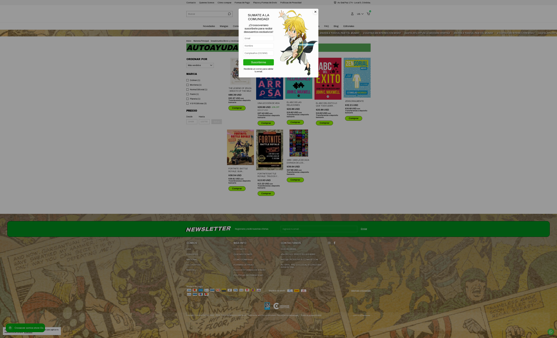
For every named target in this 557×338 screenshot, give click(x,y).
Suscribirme (258, 62)
